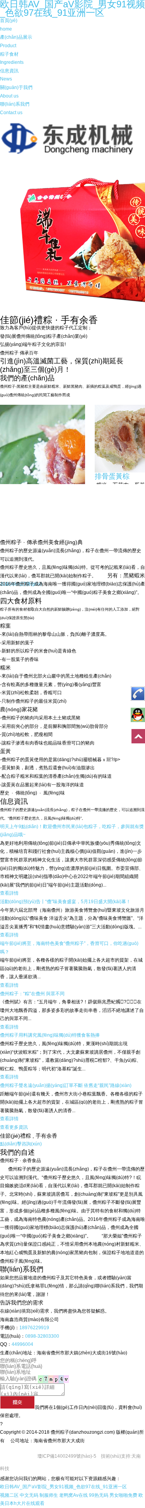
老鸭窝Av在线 (73, 1495)
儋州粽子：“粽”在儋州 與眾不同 (32, 993)
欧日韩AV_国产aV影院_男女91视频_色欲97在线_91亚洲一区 (63, 1486)
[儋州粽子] (72, 153)
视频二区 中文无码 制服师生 (29, 1495)
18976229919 (34, 1327)
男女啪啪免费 (123, 1495)
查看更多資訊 (14, 1127)
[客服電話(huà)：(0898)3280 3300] (136, 695)
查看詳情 (9, 893)
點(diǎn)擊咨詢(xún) (21, 1144)
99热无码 (98, 1495)
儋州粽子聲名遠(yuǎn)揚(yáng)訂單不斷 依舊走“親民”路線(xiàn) (65, 1085)
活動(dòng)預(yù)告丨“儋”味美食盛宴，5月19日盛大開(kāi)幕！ (65, 901)
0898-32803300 (42, 1336)
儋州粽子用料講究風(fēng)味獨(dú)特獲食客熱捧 (50, 1035)
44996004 (22, 1344)
